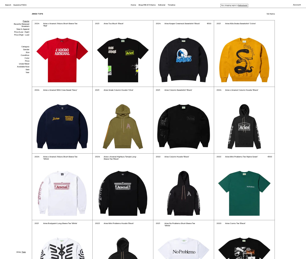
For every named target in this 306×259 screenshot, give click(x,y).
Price (27, 61)
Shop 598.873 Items (147, 5)
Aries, (18, 252)
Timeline (171, 5)
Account (297, 5)
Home (133, 5)
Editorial (161, 5)
